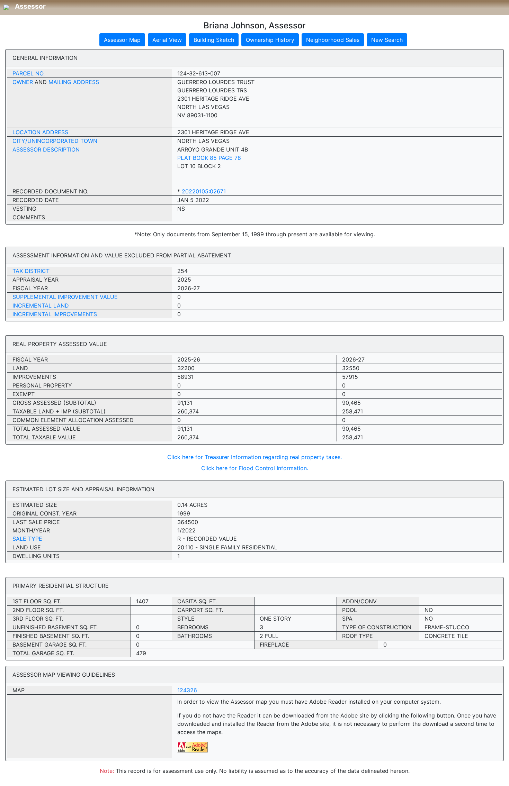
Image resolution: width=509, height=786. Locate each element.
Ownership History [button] (270, 39)
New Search (387, 39)
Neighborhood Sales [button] (332, 39)
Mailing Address (73, 82)
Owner (22, 82)
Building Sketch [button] (214, 39)
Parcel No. (28, 73)
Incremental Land (40, 305)
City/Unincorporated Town (54, 140)
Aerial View (167, 39)
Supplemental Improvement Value (65, 296)
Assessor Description (46, 149)
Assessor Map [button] (122, 39)
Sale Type (27, 538)
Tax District (31, 270)
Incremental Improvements (54, 314)
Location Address (40, 132)
